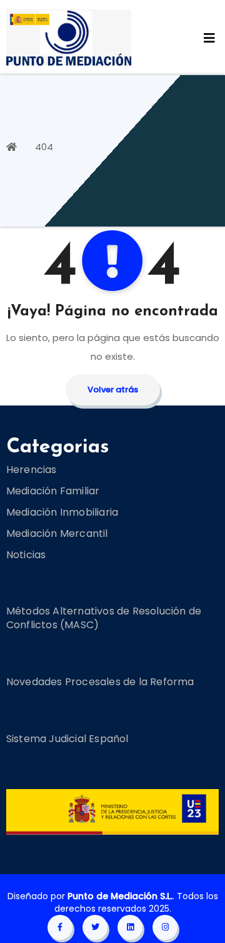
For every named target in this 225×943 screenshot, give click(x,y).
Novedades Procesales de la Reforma (100, 682)
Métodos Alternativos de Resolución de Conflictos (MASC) (103, 618)
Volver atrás (113, 389)
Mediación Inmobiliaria (62, 511)
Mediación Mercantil (57, 533)
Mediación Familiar (53, 490)
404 (44, 146)
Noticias (26, 554)
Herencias (31, 469)
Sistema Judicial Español (67, 738)
